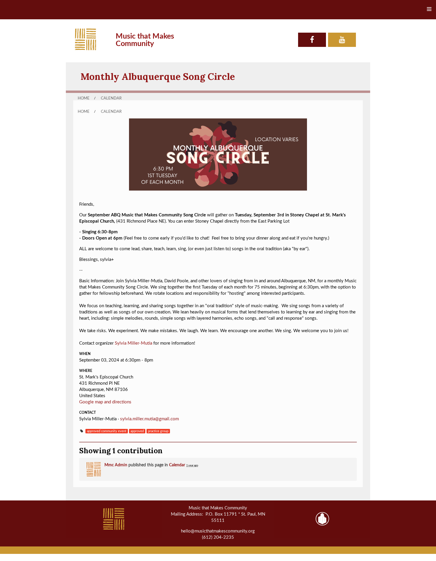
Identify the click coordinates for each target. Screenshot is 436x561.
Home (84, 98)
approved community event (106, 431)
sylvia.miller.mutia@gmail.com (149, 419)
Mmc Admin (115, 465)
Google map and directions (105, 402)
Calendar (111, 98)
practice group (158, 431)
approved (137, 431)
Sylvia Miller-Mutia (133, 343)
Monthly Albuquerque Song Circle (158, 76)
